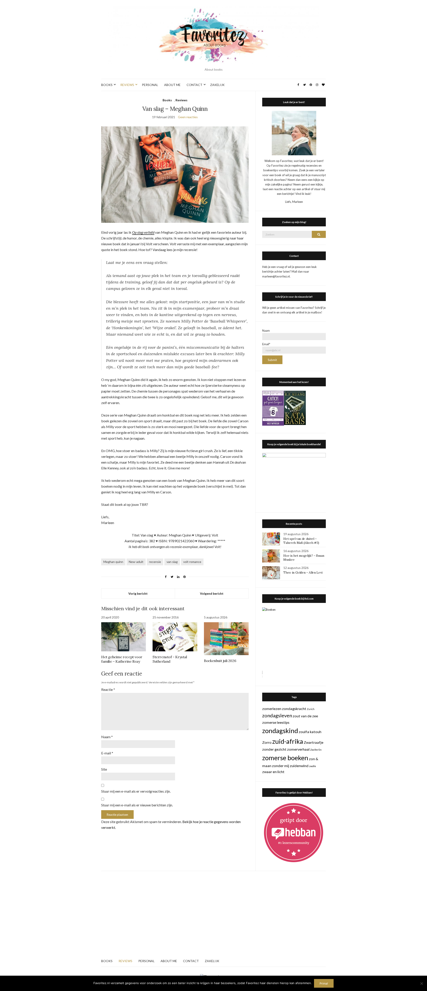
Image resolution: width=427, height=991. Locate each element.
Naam (107, 737)
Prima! (324, 983)
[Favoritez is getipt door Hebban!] (293, 832)
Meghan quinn (113, 562)
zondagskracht (294, 708)
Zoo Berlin (316, 749)
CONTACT (194, 85)
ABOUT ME (172, 85)
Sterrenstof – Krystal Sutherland (170, 659)
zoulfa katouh (310, 732)
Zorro (267, 742)
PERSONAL (150, 85)
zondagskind (280, 730)
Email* (266, 344)
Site (104, 769)
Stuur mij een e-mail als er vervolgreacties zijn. (136, 791)
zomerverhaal (298, 749)
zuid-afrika (287, 741)
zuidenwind (299, 766)
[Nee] (421, 983)
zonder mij (280, 766)
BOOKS (107, 85)
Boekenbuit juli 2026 (220, 660)
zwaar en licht (273, 772)
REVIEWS (127, 85)
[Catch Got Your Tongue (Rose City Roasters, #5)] (273, 408)
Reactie (108, 689)
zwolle (312, 766)
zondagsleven (277, 715)
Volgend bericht (212, 593)
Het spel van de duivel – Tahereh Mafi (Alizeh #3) (301, 541)
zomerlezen (271, 708)
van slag (172, 562)
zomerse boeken (285, 758)
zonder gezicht (274, 749)
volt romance (192, 562)
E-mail (107, 753)
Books (167, 100)
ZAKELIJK (217, 85)
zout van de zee (305, 716)
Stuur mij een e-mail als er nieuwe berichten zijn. (137, 805)
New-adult (136, 562)
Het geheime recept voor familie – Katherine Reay (121, 659)
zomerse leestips (275, 722)
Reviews (181, 100)
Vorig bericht (138, 593)
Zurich (310, 709)
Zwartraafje (313, 742)
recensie (155, 562)
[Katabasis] (295, 407)
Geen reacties (188, 117)
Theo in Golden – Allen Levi (302, 572)
